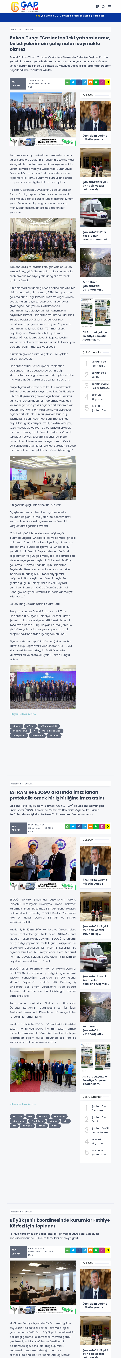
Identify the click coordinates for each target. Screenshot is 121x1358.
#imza (42, 1125)
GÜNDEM (29, 29)
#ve (30, 1116)
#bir (65, 1121)
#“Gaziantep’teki (48, 726)
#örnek (53, 1121)
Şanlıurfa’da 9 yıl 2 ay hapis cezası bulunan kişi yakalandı (69, 15)
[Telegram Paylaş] (84, 82)
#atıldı (55, 1125)
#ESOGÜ (43, 1116)
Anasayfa (16, 29)
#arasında (59, 1116)
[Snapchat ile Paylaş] (107, 82)
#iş (14, 1125)
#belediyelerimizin (51, 730)
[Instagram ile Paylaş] (102, 82)
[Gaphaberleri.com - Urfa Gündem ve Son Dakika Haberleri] (24, 6)
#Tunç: (30, 726)
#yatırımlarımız (20, 730)
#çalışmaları (19, 735)
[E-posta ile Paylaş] (90, 82)
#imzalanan (18, 1121)
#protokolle (37, 1121)
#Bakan (16, 726)
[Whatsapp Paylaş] (67, 82)
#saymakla (37, 735)
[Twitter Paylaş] (73, 82)
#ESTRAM (17, 1116)
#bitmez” (54, 735)
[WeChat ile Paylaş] (96, 82)
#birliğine (27, 1125)
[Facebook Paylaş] (79, 82)
